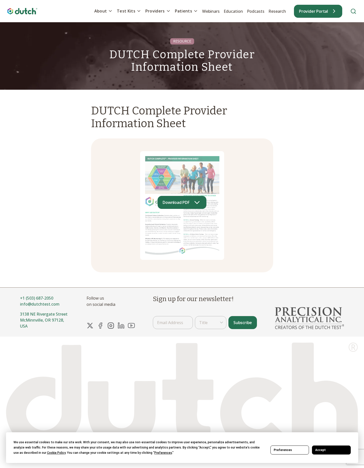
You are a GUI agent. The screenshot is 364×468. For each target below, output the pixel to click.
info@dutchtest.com (40, 304)
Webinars (211, 11)
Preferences (283, 450)
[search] (353, 11)
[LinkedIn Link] (121, 325)
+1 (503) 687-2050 (36, 298)
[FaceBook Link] (100, 325)
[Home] (23, 11)
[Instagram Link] (110, 325)
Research (277, 11)
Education (233, 11)
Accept (320, 450)
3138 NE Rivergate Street (44, 314)
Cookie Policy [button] (56, 453)
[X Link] (90, 325)
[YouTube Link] (131, 325)
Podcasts (255, 11)
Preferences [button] (163, 453)
